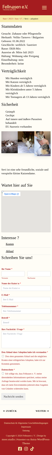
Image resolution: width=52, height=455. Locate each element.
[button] (26, 244)
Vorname (5, 278)
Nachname (31, 278)
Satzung (26, 430)
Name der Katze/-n (11, 283)
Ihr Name (7, 269)
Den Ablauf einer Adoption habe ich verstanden (25, 352)
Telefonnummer (10, 306)
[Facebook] (20, 449)
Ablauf (10, 251)
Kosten (10, 243)
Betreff (6, 318)
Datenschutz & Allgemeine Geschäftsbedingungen (26, 423)
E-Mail (6, 295)
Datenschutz (8, 369)
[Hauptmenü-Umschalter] (44, 7)
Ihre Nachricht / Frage (13, 329)
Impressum (26, 426)
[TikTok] (32, 449)
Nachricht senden (13, 396)
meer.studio (8, 439)
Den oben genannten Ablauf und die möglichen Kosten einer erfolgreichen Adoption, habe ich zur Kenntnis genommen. (24, 360)
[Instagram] (26, 449)
